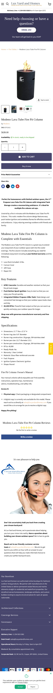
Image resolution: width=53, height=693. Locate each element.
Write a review (27, 437)
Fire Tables (13, 49)
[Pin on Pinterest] (17, 186)
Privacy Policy (23, 682)
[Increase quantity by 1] (22, 147)
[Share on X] (8, 186)
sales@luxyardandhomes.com (35, 402)
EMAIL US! (26, 29)
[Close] (51, 673)
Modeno (6, 123)
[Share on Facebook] (3, 186)
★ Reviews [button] (51, 349)
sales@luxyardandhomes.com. (23, 547)
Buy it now (26, 166)
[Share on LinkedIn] (13, 186)
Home (3, 49)
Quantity (4, 142)
